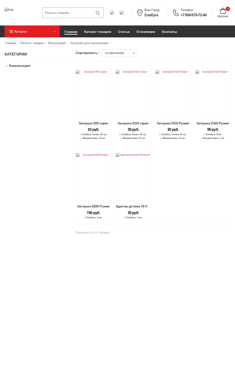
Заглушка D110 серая (133, 123)
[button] (32, 31)
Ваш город (152, 10)
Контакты (169, 31)
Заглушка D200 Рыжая (93, 206)
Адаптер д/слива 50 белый (135, 206)
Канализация (57, 43)
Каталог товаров (97, 31)
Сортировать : (88, 53)
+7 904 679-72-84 (194, 15)
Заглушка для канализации (89, 43)
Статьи (123, 31)
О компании (146, 31)
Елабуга (151, 15)
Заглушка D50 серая (93, 123)
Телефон (187, 10)
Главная (70, 31)
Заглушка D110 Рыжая (173, 123)
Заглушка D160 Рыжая (212, 123)
